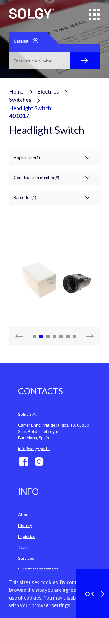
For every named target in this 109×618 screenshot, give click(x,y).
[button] (16, 336)
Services (26, 558)
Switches (20, 99)
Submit (85, 60)
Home (16, 91)
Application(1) (27, 157)
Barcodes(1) (25, 197)
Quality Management (38, 569)
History (25, 525)
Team (23, 547)
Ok (89, 593)
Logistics (26, 536)
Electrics (48, 91)
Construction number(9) (36, 177)
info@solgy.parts (34, 448)
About (24, 514)
